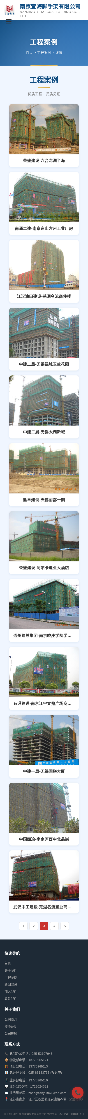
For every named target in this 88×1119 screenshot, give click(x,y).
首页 (29, 52)
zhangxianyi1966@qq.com (47, 1093)
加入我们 (11, 991)
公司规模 (11, 1033)
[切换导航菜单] (9, 21)
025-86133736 (38, 1072)
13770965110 (38, 1080)
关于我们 (11, 970)
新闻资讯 (11, 984)
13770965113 (38, 1066)
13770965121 (38, 1060)
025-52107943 (42, 1053)
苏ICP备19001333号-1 (71, 1114)
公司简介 (11, 1019)
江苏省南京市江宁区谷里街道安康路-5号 (38, 1099)
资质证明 (11, 1026)
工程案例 (44, 52)
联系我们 (11, 999)
